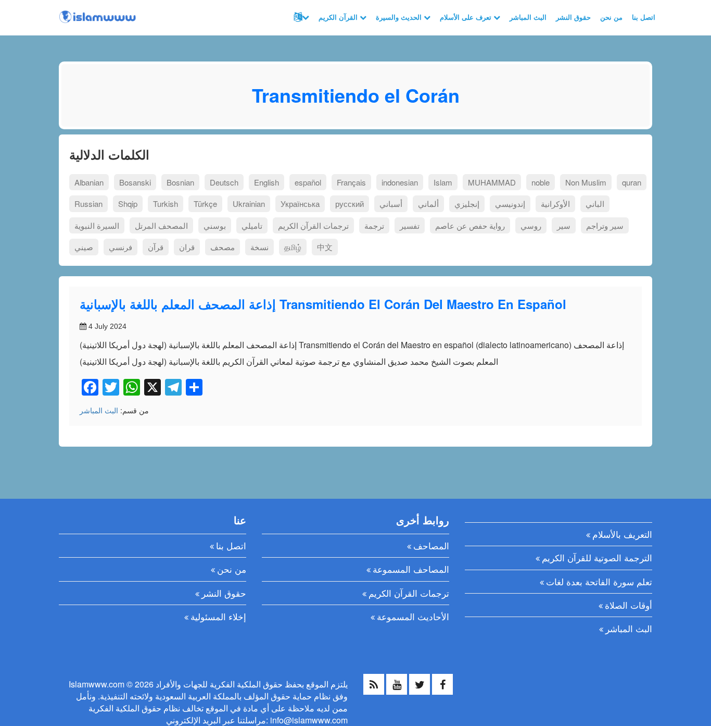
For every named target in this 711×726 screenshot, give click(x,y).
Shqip (127, 203)
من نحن (611, 17)
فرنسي (120, 246)
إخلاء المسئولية (218, 616)
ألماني (428, 203)
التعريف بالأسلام (622, 533)
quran (631, 182)
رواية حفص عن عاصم (470, 225)
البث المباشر (528, 17)
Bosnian (180, 182)
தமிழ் (292, 246)
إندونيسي (510, 203)
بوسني (215, 225)
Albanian (89, 182)
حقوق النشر (573, 17)
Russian (88, 203)
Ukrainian (249, 203)
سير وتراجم (605, 225)
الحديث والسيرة (400, 17)
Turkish (165, 203)
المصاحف (431, 545)
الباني (595, 203)
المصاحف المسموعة (411, 568)
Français (351, 182)
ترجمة (374, 225)
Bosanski (135, 182)
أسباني (390, 203)
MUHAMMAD (492, 182)
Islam (443, 182)
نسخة (259, 246)
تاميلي (252, 225)
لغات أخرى (300, 17)
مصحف (222, 246)
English (266, 182)
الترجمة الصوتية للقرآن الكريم (597, 557)
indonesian (400, 182)
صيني (83, 246)
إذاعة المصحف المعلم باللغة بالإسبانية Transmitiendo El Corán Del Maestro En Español (323, 304)
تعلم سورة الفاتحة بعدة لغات (599, 581)
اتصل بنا (643, 17)
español (308, 182)
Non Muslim (585, 182)
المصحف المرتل (161, 225)
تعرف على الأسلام (466, 17)
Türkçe (205, 203)
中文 (325, 246)
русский (349, 203)
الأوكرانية (555, 203)
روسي (530, 225)
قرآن (155, 246)
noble (540, 182)
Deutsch (224, 182)
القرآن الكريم (339, 17)
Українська (300, 203)
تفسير (410, 225)
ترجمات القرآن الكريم (313, 225)
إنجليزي (466, 203)
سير (563, 225)
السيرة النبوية (96, 225)
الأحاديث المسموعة (413, 616)
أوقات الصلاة (628, 604)
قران (187, 246)
